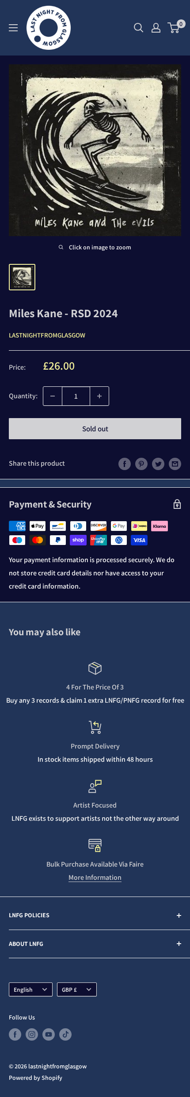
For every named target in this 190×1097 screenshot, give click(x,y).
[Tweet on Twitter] (158, 463)
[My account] (156, 28)
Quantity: (23, 395)
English (23, 989)
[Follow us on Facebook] (15, 1034)
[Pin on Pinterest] (141, 463)
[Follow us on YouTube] (48, 1034)
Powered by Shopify (35, 1078)
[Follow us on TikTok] (65, 1034)
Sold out (95, 429)
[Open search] (139, 28)
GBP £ (69, 989)
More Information (95, 877)
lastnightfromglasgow (47, 335)
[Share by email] (175, 463)
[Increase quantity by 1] (99, 396)
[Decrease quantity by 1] (52, 396)
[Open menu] (13, 27)
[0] (173, 27)
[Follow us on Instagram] (32, 1034)
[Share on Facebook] (124, 463)
